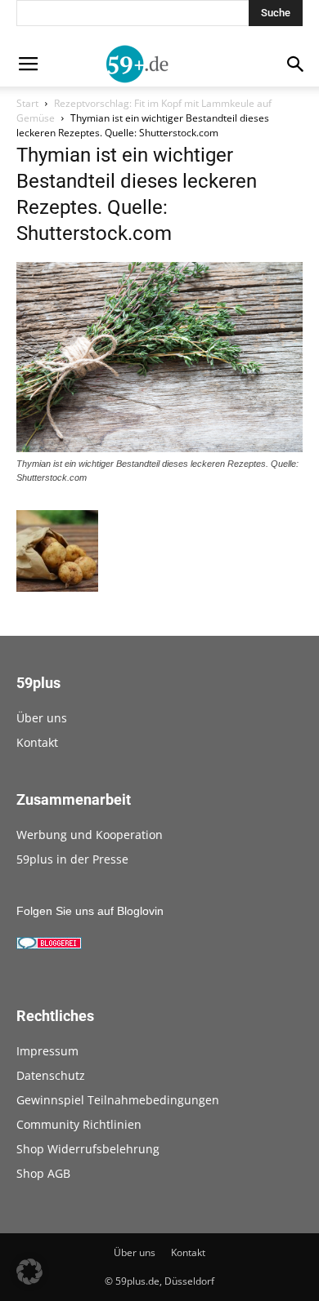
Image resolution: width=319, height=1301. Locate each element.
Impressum (47, 1051)
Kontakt (37, 742)
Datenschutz (50, 1075)
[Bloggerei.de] (49, 945)
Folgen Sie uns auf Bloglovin (90, 910)
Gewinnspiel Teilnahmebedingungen (117, 1100)
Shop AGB (43, 1173)
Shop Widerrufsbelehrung (88, 1149)
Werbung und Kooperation (89, 834)
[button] (29, 1271)
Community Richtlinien (79, 1124)
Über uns (41, 718)
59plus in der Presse (72, 859)
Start (27, 103)
